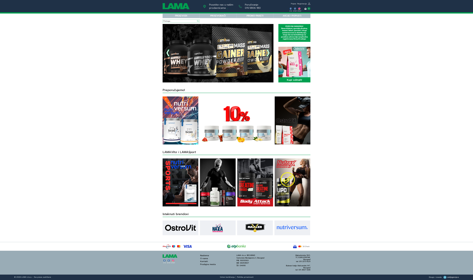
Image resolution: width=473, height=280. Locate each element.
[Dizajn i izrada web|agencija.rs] (450, 277)
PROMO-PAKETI (255, 15)
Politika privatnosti (245, 277)
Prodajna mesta (208, 264)
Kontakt (204, 261)
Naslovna (204, 255)
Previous (168, 52)
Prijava (293, 3)
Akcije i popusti (292, 15)
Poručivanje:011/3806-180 (253, 6)
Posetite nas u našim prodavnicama (221, 6)
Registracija (302, 3)
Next (268, 52)
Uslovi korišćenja (227, 277)
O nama (204, 258)
